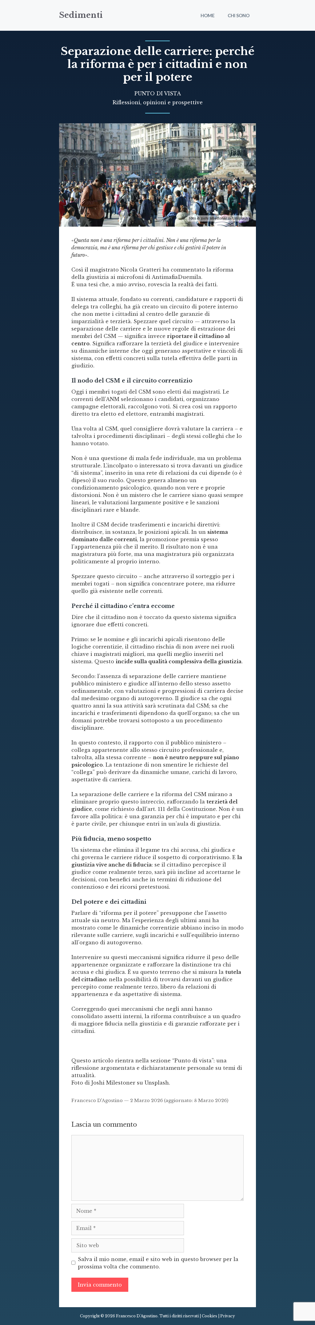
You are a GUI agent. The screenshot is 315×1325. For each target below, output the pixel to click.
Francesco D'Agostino (97, 1100)
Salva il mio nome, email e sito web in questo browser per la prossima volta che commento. (158, 1263)
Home (208, 15)
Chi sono (238, 15)
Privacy (227, 1316)
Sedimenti (81, 15)
